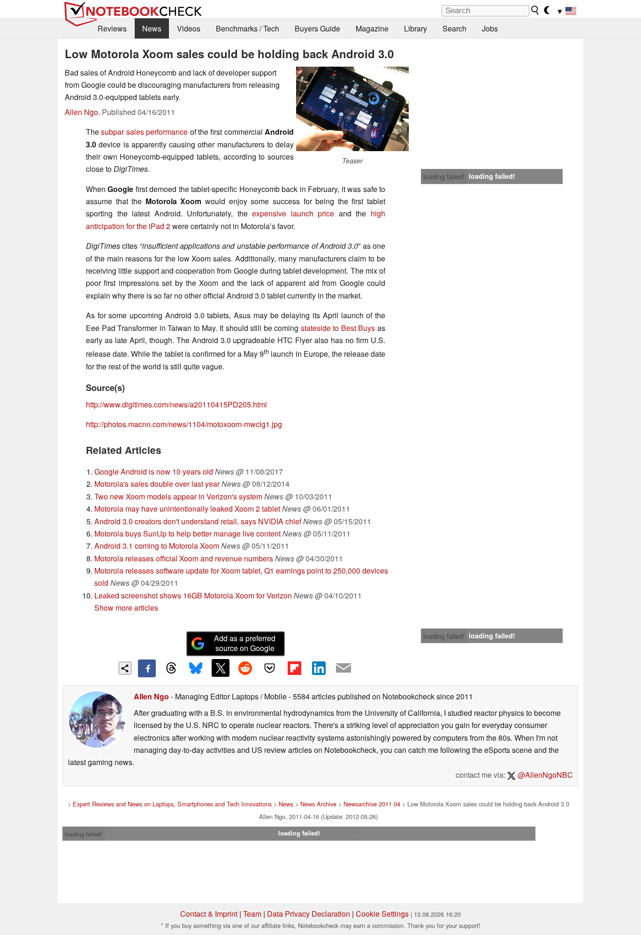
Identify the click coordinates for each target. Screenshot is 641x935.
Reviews (112, 28)
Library (415, 28)
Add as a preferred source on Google (244, 643)
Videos (188, 28)
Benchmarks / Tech (247, 28)
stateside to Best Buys (339, 327)
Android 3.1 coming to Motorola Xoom (156, 545)
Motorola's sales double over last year (157, 483)
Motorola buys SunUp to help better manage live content (187, 533)
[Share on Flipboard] (294, 668)
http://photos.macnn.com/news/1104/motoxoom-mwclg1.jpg (184, 424)
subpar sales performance (144, 131)
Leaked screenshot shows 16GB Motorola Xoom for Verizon (193, 595)
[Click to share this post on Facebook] (147, 668)
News (151, 28)
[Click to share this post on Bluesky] (196, 668)
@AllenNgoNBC (544, 774)
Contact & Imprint (208, 913)
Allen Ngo (81, 112)
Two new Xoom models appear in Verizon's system (178, 496)
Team (252, 913)
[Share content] (125, 668)
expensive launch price (295, 213)
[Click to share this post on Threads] (171, 668)
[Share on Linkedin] (319, 668)
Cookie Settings (382, 913)
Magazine (372, 28)
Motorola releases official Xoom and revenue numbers (183, 558)
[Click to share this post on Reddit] (245, 668)
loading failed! (444, 176)
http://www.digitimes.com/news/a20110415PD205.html (176, 404)
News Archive (318, 803)
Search (454, 28)
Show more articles (126, 607)
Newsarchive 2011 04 (371, 803)
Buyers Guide (317, 28)
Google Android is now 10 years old (153, 471)
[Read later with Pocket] (270, 668)
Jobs (490, 28)
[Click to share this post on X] (220, 668)
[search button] (535, 10)
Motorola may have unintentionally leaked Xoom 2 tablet (187, 508)
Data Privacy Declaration (308, 913)
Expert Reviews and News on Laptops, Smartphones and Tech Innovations (172, 803)
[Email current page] (343, 668)
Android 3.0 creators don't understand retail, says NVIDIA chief (197, 521)
